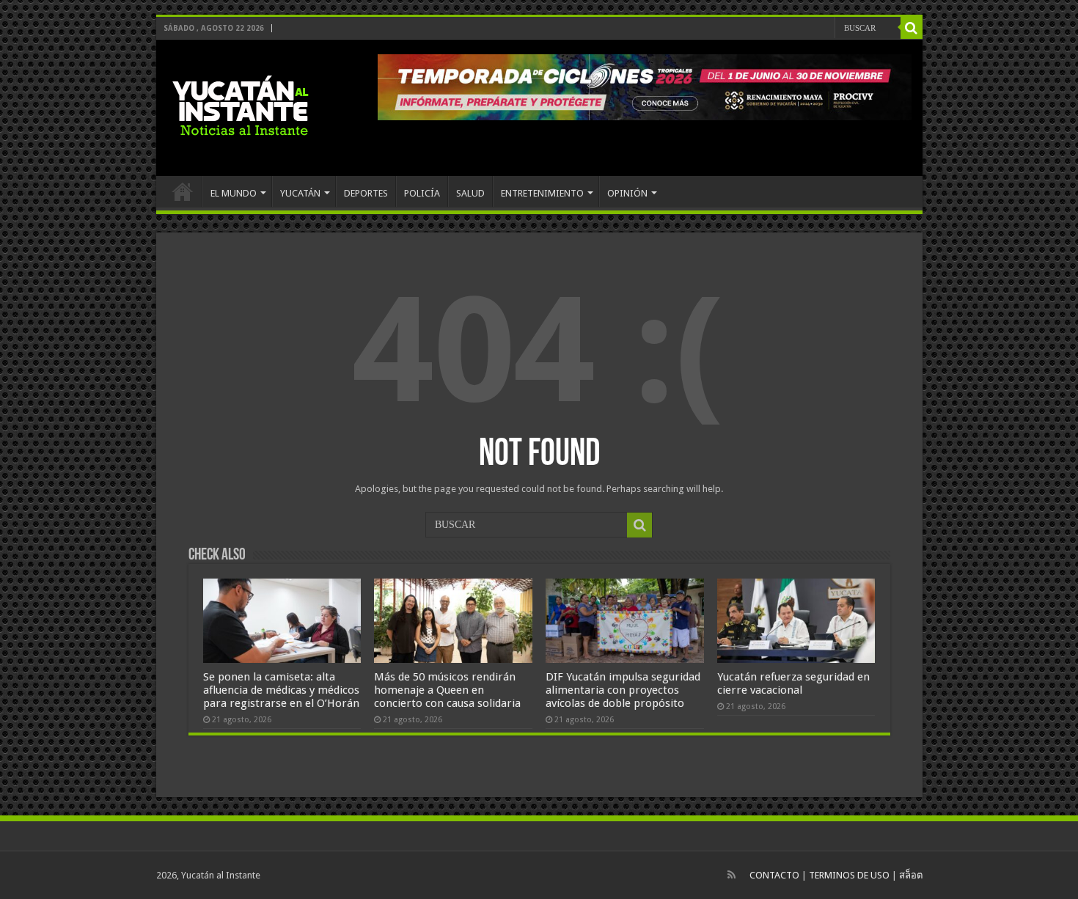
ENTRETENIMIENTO (542, 193)
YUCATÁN (300, 193)
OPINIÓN (627, 193)
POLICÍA (422, 193)
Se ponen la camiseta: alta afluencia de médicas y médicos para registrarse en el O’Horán (281, 690)
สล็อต (911, 875)
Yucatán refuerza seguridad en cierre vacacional (793, 683)
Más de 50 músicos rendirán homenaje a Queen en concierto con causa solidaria (447, 690)
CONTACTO (774, 875)
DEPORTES (366, 193)
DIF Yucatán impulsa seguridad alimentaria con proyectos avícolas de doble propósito (623, 690)
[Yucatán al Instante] (240, 104)
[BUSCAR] (912, 28)
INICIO (183, 191)
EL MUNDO (233, 193)
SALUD (470, 193)
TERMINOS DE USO (849, 875)
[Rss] (731, 875)
